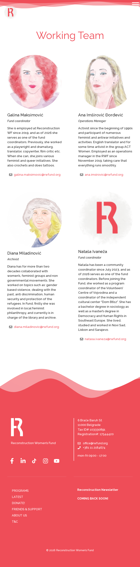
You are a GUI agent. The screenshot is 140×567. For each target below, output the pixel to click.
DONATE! (18, 503)
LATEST (17, 497)
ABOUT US (19, 515)
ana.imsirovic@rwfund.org (104, 174)
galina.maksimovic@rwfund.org (37, 174)
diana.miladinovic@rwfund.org (36, 327)
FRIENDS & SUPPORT (27, 509)
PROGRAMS (20, 490)
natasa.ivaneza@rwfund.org (105, 339)
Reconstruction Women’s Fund (75, 550)
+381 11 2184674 (94, 447)
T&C (15, 521)
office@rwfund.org (95, 443)
